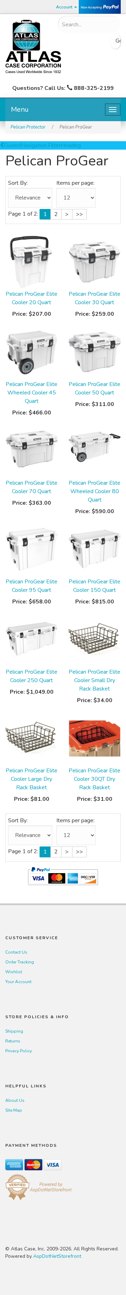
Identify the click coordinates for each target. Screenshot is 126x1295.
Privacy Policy (18, 1051)
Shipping (14, 1031)
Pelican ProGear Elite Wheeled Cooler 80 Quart (94, 491)
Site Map (13, 1110)
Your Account (18, 982)
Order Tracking (19, 962)
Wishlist (13, 972)
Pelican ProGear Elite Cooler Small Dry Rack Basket (94, 680)
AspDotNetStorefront (57, 1256)
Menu (20, 109)
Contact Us (16, 952)
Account (65, 7)
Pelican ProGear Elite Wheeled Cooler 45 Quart (31, 392)
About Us (14, 1100)
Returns (12, 1041)
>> (79, 214)
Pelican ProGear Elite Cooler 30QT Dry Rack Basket (94, 779)
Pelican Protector (28, 127)
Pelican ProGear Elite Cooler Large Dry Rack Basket (31, 779)
